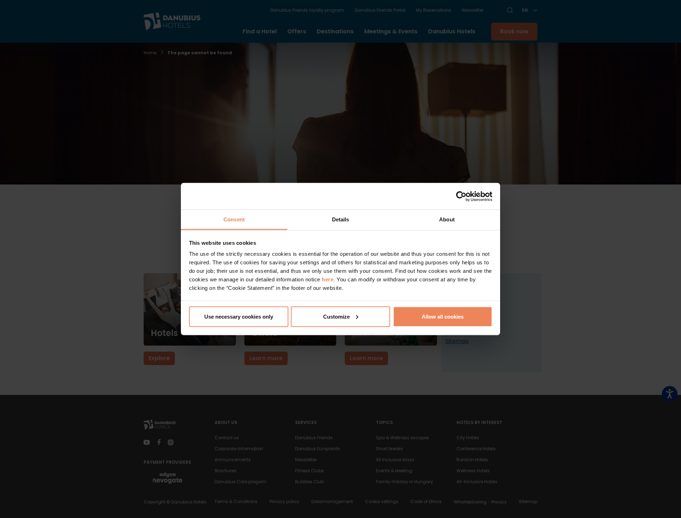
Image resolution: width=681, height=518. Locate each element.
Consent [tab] (234, 219)
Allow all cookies (443, 316)
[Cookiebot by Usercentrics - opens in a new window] (461, 196)
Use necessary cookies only (238, 316)
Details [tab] (340, 219)
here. (329, 279)
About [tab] (447, 219)
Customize (336, 316)
